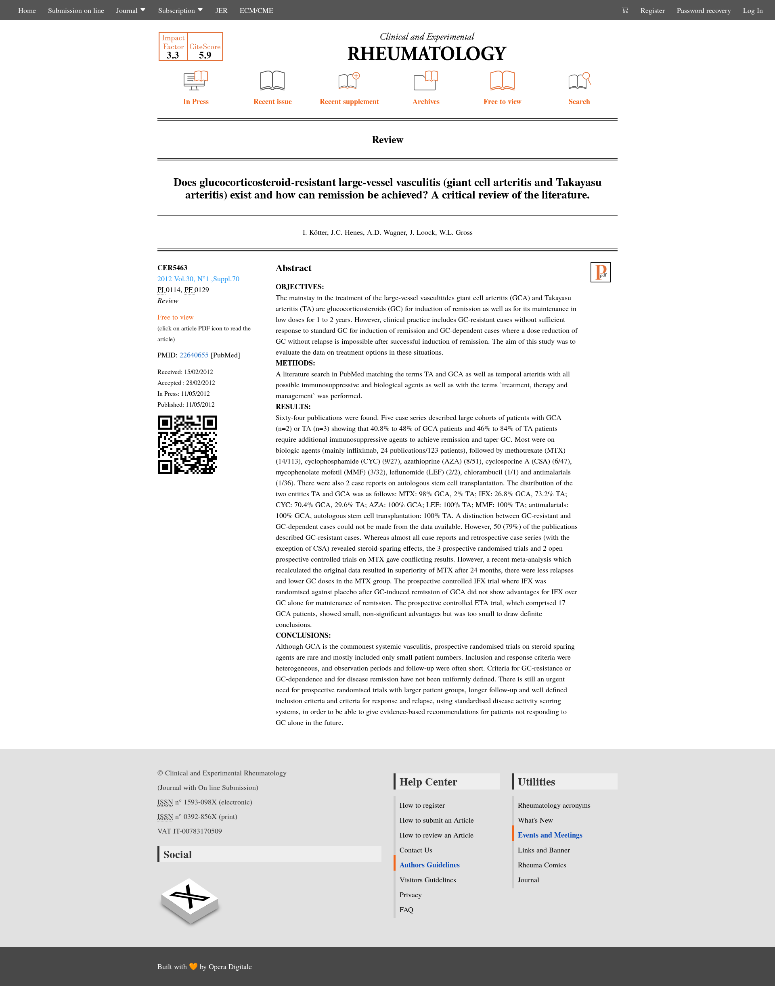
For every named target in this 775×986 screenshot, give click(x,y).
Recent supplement (349, 101)
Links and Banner (544, 849)
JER (222, 10)
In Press (196, 101)
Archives (426, 101)
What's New (535, 820)
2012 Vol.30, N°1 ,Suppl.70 (198, 278)
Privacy (411, 894)
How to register (422, 805)
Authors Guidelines (430, 864)
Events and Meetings (550, 834)
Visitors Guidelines (428, 879)
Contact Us (416, 849)
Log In (753, 10)
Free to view (503, 101)
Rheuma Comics (542, 864)
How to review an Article (436, 835)
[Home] (427, 46)
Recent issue (272, 101)
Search (579, 101)
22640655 (194, 354)
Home (27, 10)
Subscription (177, 10)
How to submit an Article (437, 820)
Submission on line (76, 10)
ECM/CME (256, 10)
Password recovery (704, 10)
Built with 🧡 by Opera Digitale (204, 966)
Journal (128, 10)
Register (653, 10)
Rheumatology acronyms (554, 805)
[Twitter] (189, 896)
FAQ (406, 909)
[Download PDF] (604, 272)
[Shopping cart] (625, 10)
